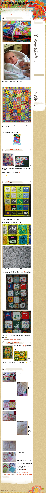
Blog (9, 8)
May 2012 (35, 83)
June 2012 (35, 82)
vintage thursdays (26, 474)
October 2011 (35, 90)
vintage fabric (19, 474)
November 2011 (36, 89)
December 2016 (36, 37)
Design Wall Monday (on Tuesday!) (14, 149)
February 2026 (36, 25)
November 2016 (36, 38)
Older (7, 477)
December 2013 (36, 65)
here (19, 172)
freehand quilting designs (12, 365)
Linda (13, 18)
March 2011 (35, 97)
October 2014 (35, 55)
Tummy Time (12, 146)
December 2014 (36, 53)
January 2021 (36, 26)
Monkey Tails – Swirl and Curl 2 (13, 342)
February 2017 (36, 36)
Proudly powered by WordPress (4, 490)
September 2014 (36, 56)
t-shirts (17, 339)
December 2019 (36, 28)
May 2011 (35, 95)
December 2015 (36, 42)
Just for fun (6, 474)
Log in (35, 105)
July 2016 (35, 39)
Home (3, 8)
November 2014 (36, 54)
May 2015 (35, 48)
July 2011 (35, 93)
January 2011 (36, 99)
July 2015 (35, 46)
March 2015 (35, 50)
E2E (9, 365)
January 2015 (36, 52)
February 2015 (36, 51)
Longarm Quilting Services (15, 8)
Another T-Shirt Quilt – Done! (13, 181)
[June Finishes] (17, 144)
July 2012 (35, 81)
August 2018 (35, 32)
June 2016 (35, 40)
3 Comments (15, 146)
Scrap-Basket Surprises (11, 125)
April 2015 (35, 49)
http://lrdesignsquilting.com (17, 2)
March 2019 (35, 30)
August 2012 (35, 80)
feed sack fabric (16, 474)
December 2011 (36, 88)
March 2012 (35, 85)
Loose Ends (22, 9)
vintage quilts (22, 474)
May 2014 (35, 60)
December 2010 (36, 100)
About (6, 8)
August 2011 (35, 92)
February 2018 (36, 34)
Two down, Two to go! (11, 18)
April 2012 (35, 84)
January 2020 (36, 27)
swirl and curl (20, 365)
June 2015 (35, 47)
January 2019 (36, 31)
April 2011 (35, 96)
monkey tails (17, 365)
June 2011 (35, 94)
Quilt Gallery (27, 9)
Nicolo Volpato (14, 490)
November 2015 (36, 43)
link (16, 85)
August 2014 (35, 57)
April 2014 (35, 61)
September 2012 (36, 79)
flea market (13, 178)
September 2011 (36, 91)
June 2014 (35, 59)
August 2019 (35, 29)
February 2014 (36, 63)
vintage (17, 178)
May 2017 (35, 35)
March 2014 (35, 62)
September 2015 (36, 45)
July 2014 (35, 58)
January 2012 (36, 87)
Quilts (5, 146)
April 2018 (35, 33)
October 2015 (35, 44)
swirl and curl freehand (13, 339)
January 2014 (36, 64)
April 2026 (35, 24)
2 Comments (30, 474)
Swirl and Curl (24, 345)
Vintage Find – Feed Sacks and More (14, 369)
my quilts (10, 146)
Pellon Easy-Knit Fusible (18, 221)
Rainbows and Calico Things (24, 271)
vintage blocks (20, 178)
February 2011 (36, 98)
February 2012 (36, 86)
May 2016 (35, 41)
